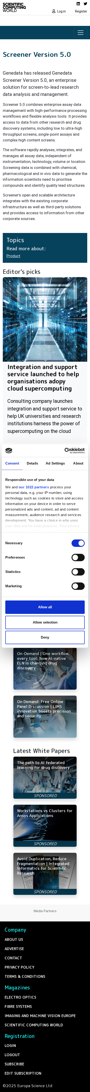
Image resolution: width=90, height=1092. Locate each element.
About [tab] (78, 463)
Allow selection (45, 622)
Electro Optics (20, 997)
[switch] (78, 557)
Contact (13, 957)
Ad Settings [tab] (55, 463)
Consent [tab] (12, 463)
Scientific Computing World (34, 1025)
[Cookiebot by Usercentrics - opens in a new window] (65, 451)
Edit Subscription (23, 1073)
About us (14, 939)
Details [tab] (32, 463)
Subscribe (14, 1064)
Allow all (45, 607)
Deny (45, 637)
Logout (12, 1054)
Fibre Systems (18, 1006)
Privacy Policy (19, 967)
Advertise (14, 948)
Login (10, 1045)
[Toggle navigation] (80, 32)
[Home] (22, 7)
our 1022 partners (34, 487)
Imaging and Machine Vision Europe (40, 1015)
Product (13, 256)
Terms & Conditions (25, 976)
